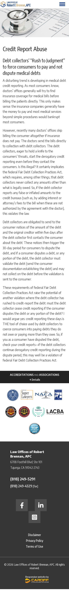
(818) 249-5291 (22, 478)
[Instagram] (34, 517)
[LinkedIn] (41, 505)
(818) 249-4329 (21, 486)
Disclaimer (34, 535)
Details (36, 379)
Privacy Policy (34, 540)
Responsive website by (37, 576)
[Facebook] (22, 505)
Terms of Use (34, 546)
